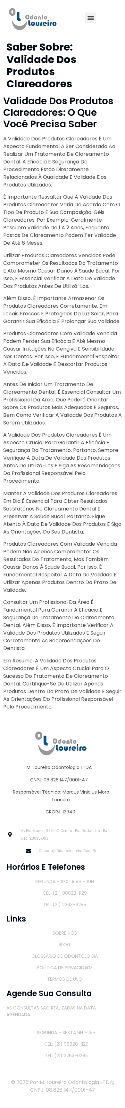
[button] (90, 17)
